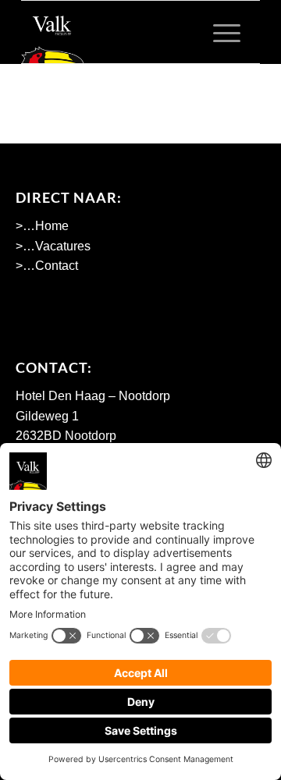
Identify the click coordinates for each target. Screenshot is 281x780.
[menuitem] (218, 32)
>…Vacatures (53, 246)
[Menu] (218, 32)
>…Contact (47, 265)
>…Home (42, 225)
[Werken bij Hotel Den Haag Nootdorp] (116, 32)
